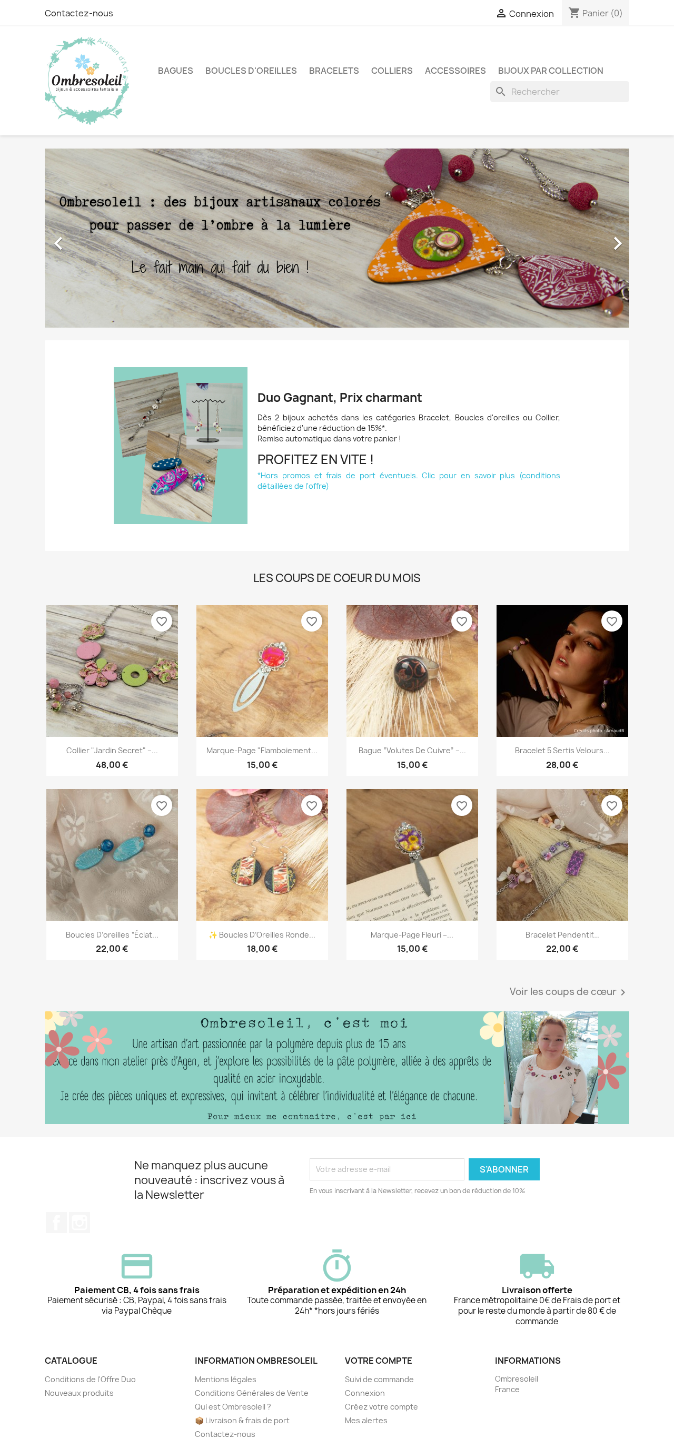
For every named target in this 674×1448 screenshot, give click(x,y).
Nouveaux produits (79, 1393)
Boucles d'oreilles (251, 70)
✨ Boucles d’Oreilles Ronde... (262, 935)
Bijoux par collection (550, 70)
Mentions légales (225, 1379)
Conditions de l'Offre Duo (90, 1379)
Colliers (392, 70)
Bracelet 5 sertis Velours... (562, 750)
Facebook (56, 1222)
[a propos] (337, 1067)
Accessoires (455, 70)
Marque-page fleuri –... (412, 935)
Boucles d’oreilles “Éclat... (112, 935)
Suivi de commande (379, 1379)
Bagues (175, 70)
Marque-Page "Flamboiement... (262, 750)
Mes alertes (366, 1420)
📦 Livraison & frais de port (242, 1420)
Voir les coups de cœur (569, 992)
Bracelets (334, 70)
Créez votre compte (381, 1407)
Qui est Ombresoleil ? (233, 1407)
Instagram (79, 1222)
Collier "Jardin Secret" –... (112, 750)
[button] (89, 238)
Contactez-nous (79, 13)
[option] (337, 238)
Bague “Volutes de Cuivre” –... (412, 750)
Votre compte (378, 1360)
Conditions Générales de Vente (252, 1393)
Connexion (365, 1393)
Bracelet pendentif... (562, 935)
